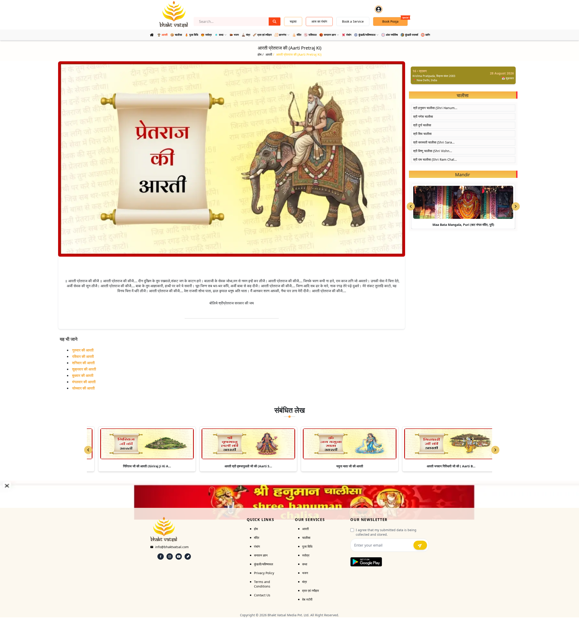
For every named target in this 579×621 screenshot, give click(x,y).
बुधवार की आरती (82, 375)
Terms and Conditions (262, 584)
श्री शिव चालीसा (422, 133)
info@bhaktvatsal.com (172, 547)
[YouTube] (179, 556)
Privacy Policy (264, 573)
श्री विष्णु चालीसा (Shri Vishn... (432, 151)
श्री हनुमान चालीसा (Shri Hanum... (435, 108)
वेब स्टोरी (307, 599)
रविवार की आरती (83, 356)
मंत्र (304, 582)
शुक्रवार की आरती (84, 369)
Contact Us (262, 595)
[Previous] (88, 450)
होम (256, 529)
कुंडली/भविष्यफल (263, 564)
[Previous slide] (411, 206)
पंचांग (257, 546)
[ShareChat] (188, 556)
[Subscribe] (420, 545)
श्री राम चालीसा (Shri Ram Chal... (435, 159)
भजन (305, 573)
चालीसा (306, 537)
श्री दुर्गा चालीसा (422, 125)
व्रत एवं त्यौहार (310, 590)
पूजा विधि (307, 546)
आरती (305, 529)
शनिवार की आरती (83, 362)
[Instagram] (169, 556)
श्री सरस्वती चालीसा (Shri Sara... (434, 142)
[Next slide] (516, 206)
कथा (304, 564)
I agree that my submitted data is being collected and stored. (386, 532)
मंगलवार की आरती (84, 381)
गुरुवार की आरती (83, 350)
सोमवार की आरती (83, 388)
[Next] (495, 450)
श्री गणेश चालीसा (423, 116)
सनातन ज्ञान (261, 555)
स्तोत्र (305, 555)
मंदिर (256, 537)
